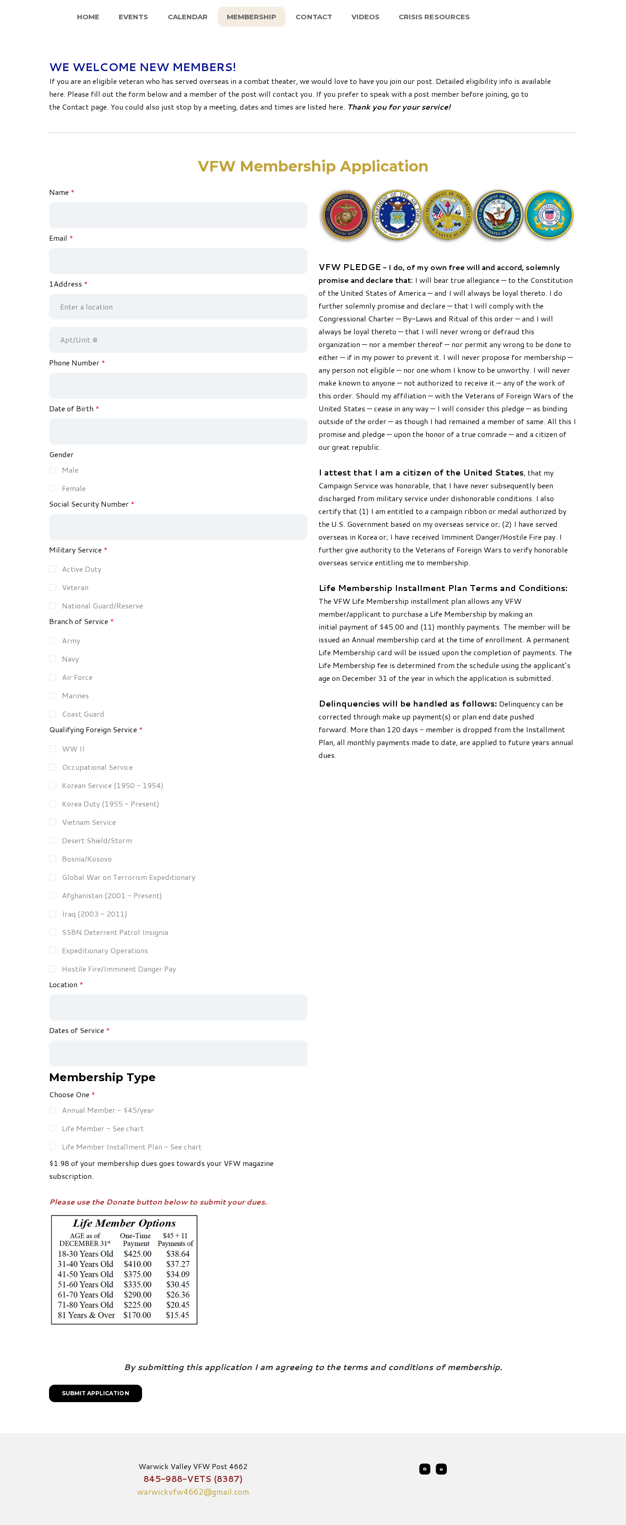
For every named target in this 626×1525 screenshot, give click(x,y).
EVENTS (133, 16)
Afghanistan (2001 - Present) (112, 895)
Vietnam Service (89, 822)
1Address (65, 283)
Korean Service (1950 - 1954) (113, 785)
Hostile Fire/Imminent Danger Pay (119, 968)
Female (74, 488)
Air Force (77, 677)
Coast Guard (83, 713)
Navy (70, 658)
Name (59, 192)
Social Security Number (89, 503)
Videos (365, 16)
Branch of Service (78, 621)
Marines (75, 695)
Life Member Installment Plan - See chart (132, 1146)
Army (71, 640)
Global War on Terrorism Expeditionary (128, 877)
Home (88, 16)
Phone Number (74, 362)
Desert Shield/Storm (97, 840)
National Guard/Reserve (102, 605)
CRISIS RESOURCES (434, 16)
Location (63, 984)
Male (70, 469)
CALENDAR (188, 16)
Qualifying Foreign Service (93, 729)
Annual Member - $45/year (108, 1110)
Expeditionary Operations (105, 950)
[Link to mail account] (441, 1469)
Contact (314, 16)
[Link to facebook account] (424, 1469)
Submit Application (95, 1393)
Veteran (75, 587)
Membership (252, 16)
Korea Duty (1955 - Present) (110, 803)
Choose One (69, 1094)
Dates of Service (76, 1030)
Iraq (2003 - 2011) (94, 913)
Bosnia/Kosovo (87, 858)
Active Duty (81, 569)
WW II (73, 748)
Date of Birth (71, 408)
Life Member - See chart (103, 1128)
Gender (61, 454)
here (336, 106)
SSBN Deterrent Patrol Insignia (115, 932)
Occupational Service (97, 767)
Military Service (75, 549)
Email (58, 237)
